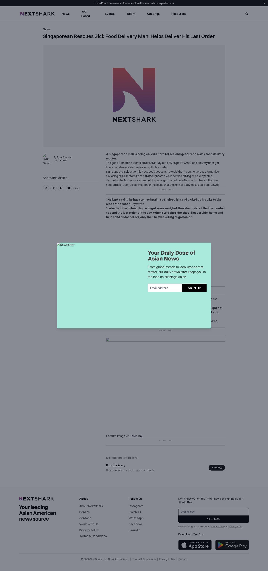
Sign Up (194, 288)
